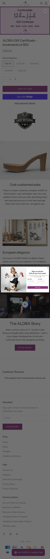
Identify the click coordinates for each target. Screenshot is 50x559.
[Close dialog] (48, 268)
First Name (29, 279)
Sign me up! (37, 287)
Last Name (40, 279)
